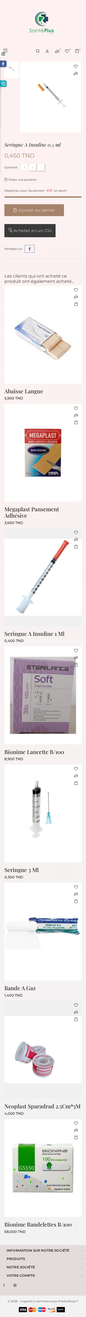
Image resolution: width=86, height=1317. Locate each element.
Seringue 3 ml (21, 869)
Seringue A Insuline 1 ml (34, 633)
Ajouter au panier (37, 210)
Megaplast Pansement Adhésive (31, 512)
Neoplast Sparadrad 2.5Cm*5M (42, 1106)
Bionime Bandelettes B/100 (38, 1224)
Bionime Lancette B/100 (34, 751)
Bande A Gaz (20, 987)
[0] (57, 51)
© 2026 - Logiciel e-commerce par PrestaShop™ (43, 1301)
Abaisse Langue (23, 391)
